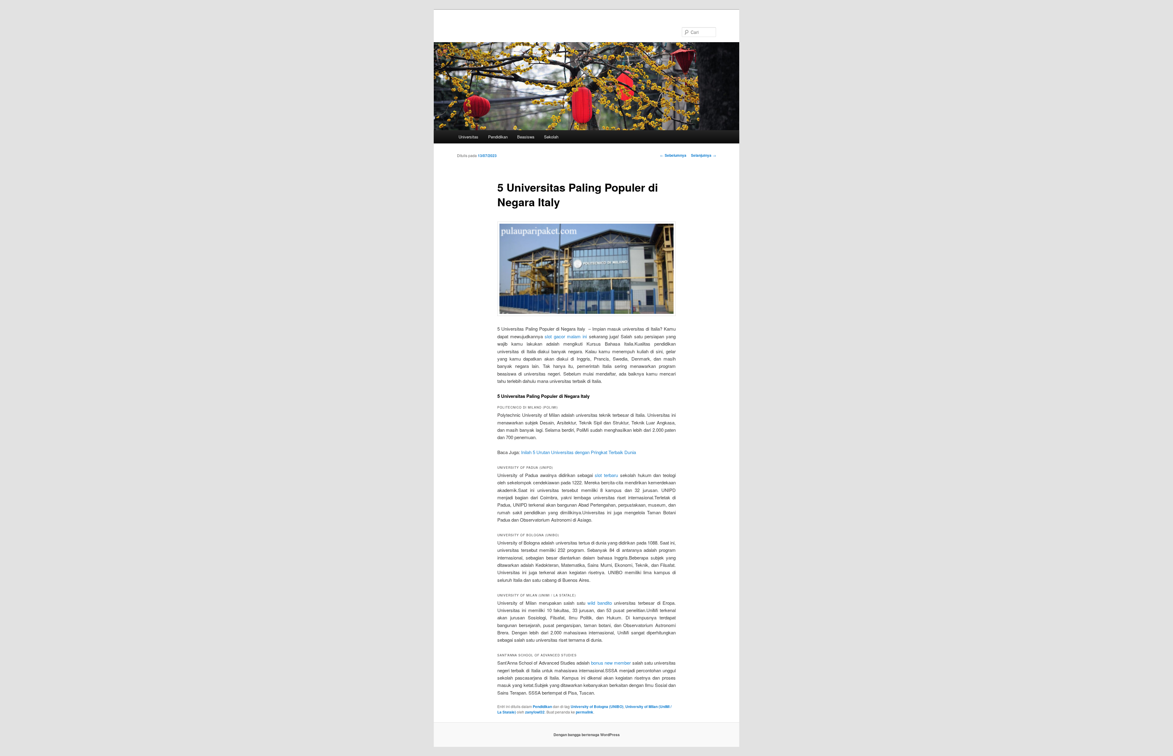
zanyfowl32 (535, 712)
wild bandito (599, 603)
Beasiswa (525, 137)
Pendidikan (498, 137)
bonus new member (611, 662)
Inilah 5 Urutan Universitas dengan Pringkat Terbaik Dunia (578, 452)
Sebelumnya (673, 155)
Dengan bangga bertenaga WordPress (587, 734)
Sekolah (551, 137)
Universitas (468, 137)
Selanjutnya (703, 155)
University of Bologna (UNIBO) (597, 706)
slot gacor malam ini (566, 336)
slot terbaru (606, 475)
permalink (584, 712)
